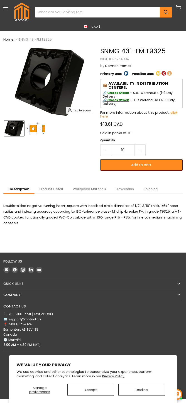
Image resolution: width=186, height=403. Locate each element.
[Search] (166, 12)
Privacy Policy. (113, 376)
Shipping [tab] (151, 189)
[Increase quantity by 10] (140, 150)
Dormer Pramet (118, 65)
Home (8, 39)
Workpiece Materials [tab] (89, 189)
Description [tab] (18, 189)
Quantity (107, 140)
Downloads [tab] (125, 189)
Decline (142, 389)
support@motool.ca (24, 319)
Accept (90, 389)
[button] (14, 128)
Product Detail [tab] (51, 189)
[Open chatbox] (176, 394)
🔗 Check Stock (116, 93)
